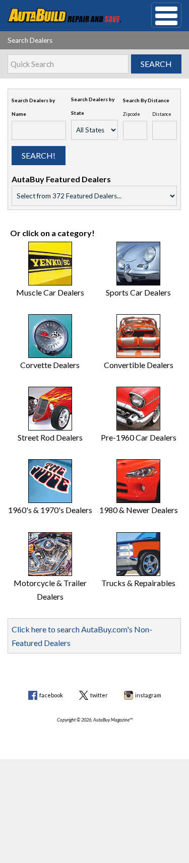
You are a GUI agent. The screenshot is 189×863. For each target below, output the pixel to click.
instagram (148, 695)
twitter (99, 695)
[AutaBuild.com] (64, 14)
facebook (51, 695)
